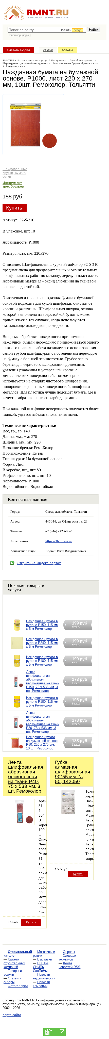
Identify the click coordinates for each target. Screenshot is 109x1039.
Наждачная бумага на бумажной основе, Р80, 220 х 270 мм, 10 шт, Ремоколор (42, 742)
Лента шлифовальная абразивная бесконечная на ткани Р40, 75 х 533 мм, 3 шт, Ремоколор (25, 777)
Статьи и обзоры (12, 980)
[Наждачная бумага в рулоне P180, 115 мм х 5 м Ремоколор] (17, 667)
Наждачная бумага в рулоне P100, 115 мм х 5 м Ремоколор (42, 701)
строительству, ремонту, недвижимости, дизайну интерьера (49, 1004)
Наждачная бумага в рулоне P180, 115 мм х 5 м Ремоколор (42, 660)
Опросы (69, 952)
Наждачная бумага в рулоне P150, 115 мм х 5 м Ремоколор (42, 625)
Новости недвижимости (44, 976)
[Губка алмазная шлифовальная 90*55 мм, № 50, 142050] (68, 814)
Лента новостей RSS (69, 965)
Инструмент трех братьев (13, 184)
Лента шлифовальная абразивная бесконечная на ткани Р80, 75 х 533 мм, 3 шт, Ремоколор (42, 722)
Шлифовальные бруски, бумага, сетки (15, 172)
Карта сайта (12, 1015)
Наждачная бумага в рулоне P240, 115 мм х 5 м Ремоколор (42, 642)
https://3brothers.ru (58, 541)
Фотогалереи (18, 986)
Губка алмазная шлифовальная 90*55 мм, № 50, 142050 (72, 772)
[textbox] (47, 30)
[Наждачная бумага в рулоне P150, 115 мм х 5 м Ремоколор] (17, 631)
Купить (14, 208)
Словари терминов (67, 957)
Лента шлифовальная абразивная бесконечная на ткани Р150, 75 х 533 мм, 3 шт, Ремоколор (42, 681)
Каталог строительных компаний (14, 963)
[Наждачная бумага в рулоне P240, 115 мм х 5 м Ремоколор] (17, 649)
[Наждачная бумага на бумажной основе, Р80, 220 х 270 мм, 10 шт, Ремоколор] (17, 749)
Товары (67, 50)
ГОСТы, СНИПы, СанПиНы (41, 967)
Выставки (44, 959)
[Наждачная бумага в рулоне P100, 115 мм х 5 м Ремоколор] (17, 708)
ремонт (49, 17)
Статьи (48, 50)
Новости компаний (41, 984)
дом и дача (62, 17)
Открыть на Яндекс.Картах (39, 563)
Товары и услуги (13, 972)
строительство (34, 17)
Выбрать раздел (18, 50)
